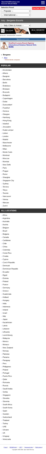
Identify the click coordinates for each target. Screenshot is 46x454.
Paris (5, 168)
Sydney (6, 184)
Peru (4, 363)
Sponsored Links (29, 447)
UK (4, 433)
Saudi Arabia (7, 389)
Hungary (6, 300)
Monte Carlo (7, 152)
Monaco (6, 344)
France (5, 285)
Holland (5, 297)
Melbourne (7, 146)
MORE (11, 47)
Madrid (5, 139)
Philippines (7, 367)
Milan (5, 149)
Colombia (6, 250)
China (5, 247)
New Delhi (7, 165)
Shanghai (6, 177)
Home (5, 447)
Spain (5, 411)
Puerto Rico (7, 376)
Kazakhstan (7, 322)
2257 (20, 447)
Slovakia (6, 398)
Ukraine (6, 430)
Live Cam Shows (39, 8)
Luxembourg (7, 335)
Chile (5, 243)
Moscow (6, 158)
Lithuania (6, 332)
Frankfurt (6, 108)
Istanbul (6, 124)
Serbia (5, 392)
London (5, 136)
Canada (6, 237)
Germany (6, 288)
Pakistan (6, 354)
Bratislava (6, 86)
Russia (5, 386)
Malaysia (6, 338)
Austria (5, 225)
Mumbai (6, 162)
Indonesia (6, 307)
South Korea (7, 408)
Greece (5, 291)
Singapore (6, 395)
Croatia (5, 256)
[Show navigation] (23, 3)
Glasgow (6, 114)
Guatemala (7, 294)
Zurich (5, 206)
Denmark (6, 266)
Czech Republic (9, 262)
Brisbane (6, 89)
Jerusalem (7, 127)
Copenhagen (8, 98)
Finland (5, 281)
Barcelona (6, 79)
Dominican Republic (10, 269)
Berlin (5, 83)
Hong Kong (7, 120)
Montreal (6, 155)
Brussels (6, 92)
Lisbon (5, 133)
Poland (5, 370)
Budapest (6, 95)
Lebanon (6, 329)
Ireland (5, 310)
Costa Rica (7, 253)
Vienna (5, 199)
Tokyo (5, 190)
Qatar (5, 379)
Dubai (5, 102)
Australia (6, 221)
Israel (5, 313)
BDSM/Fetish (13, 447)
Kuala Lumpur (8, 130)
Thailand (6, 420)
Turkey (5, 423)
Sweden (6, 414)
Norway (6, 351)
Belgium (6, 228)
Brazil (5, 231)
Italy (3, 20)
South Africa (7, 404)
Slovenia (6, 401)
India (4, 303)
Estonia (5, 278)
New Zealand (8, 348)
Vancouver (7, 196)
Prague (5, 171)
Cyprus (5, 259)
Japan (5, 319)
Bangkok (6, 76)
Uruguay (6, 436)
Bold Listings (39, 447)
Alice (5, 58)
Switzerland (7, 417)
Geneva (6, 111)
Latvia (5, 326)
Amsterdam (7, 70)
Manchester (7, 143)
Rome (5, 174)
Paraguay (6, 360)
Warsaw (6, 203)
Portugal (6, 373)
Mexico (5, 341)
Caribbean (7, 240)
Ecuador (6, 272)
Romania (6, 382)
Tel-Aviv (6, 187)
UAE (4, 427)
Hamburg (6, 117)
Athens (5, 73)
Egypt (5, 275)
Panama (6, 357)
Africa (5, 215)
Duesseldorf (7, 105)
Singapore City (8, 180)
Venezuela (7, 439)
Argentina (6, 218)
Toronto (5, 193)
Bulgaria (6, 234)
